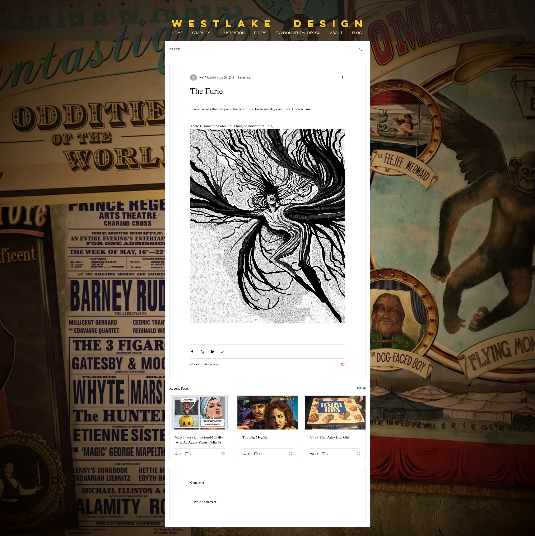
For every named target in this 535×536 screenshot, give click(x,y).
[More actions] (342, 77)
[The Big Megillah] (267, 413)
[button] (360, 49)
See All (361, 387)
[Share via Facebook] (192, 352)
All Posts (174, 49)
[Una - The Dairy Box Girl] (335, 413)
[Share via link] (223, 352)
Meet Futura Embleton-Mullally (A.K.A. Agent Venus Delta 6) (199, 440)
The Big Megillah (255, 437)
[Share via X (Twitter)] (202, 352)
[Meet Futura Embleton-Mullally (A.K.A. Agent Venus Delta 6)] (199, 413)
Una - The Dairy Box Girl (329, 437)
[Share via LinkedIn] (213, 352)
